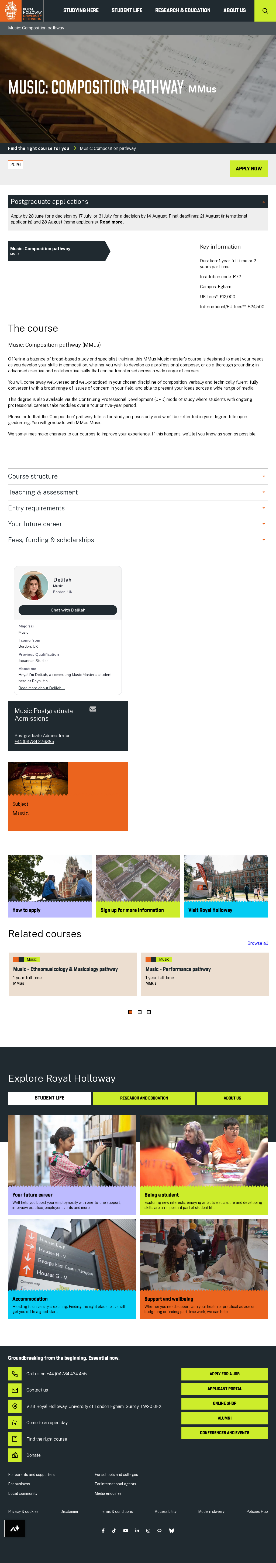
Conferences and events (224, 1433)
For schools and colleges (116, 1474)
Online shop (224, 1403)
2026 (16, 164)
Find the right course (46, 1439)
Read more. (112, 222)
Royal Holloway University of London (22, 11)
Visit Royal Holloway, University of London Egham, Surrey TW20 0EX (94, 1406)
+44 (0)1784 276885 (34, 741)
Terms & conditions (116, 1511)
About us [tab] (232, 1098)
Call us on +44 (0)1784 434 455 (56, 1373)
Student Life (127, 10)
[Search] (265, 11)
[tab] (15, 164)
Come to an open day (47, 1422)
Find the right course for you (38, 148)
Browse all (257, 943)
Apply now (249, 169)
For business (19, 1484)
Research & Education (183, 10)
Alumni (225, 1418)
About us (234, 10)
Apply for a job (225, 1374)
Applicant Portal (225, 1389)
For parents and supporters (31, 1474)
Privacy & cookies (23, 1511)
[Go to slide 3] (149, 1012)
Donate (33, 1455)
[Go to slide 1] (130, 1012)
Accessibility (166, 1511)
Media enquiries (108, 1493)
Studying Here (81, 10)
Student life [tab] (49, 1098)
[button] (103, 1531)
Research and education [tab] (144, 1098)
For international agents (115, 1484)
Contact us (37, 1390)
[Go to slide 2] (140, 1012)
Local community (22, 1493)
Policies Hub (257, 1511)
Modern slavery (211, 1511)
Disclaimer (69, 1511)
